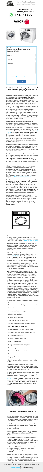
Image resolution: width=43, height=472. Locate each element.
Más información (15, 467)
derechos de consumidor (31, 240)
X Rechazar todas (26, 467)
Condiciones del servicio (23, 77)
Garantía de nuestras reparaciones (21, 177)
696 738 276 (24, 15)
